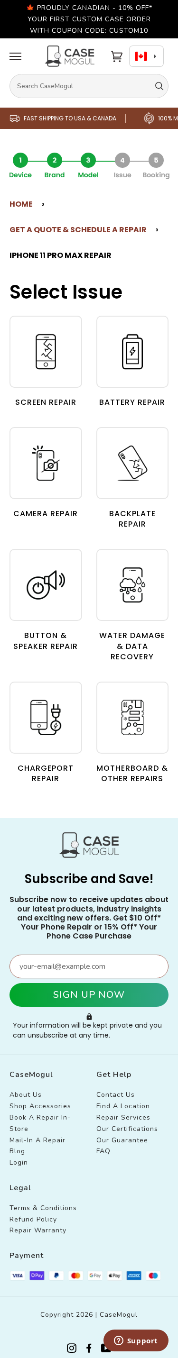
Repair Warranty (37, 1230)
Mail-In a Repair (37, 1140)
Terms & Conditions (43, 1207)
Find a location (123, 1106)
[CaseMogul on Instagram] (72, 1349)
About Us (25, 1094)
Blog (17, 1151)
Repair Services (123, 1117)
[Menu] (15, 57)
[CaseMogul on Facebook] (89, 1349)
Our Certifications (127, 1128)
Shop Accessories (40, 1106)
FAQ (103, 1151)
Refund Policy (33, 1219)
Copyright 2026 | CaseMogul (89, 1314)
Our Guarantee (122, 1140)
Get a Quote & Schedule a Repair (78, 229)
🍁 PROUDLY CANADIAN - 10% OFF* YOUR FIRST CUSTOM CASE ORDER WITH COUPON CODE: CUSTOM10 (89, 19)
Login (18, 1162)
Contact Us (115, 1094)
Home (21, 204)
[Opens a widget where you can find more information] (136, 1341)
